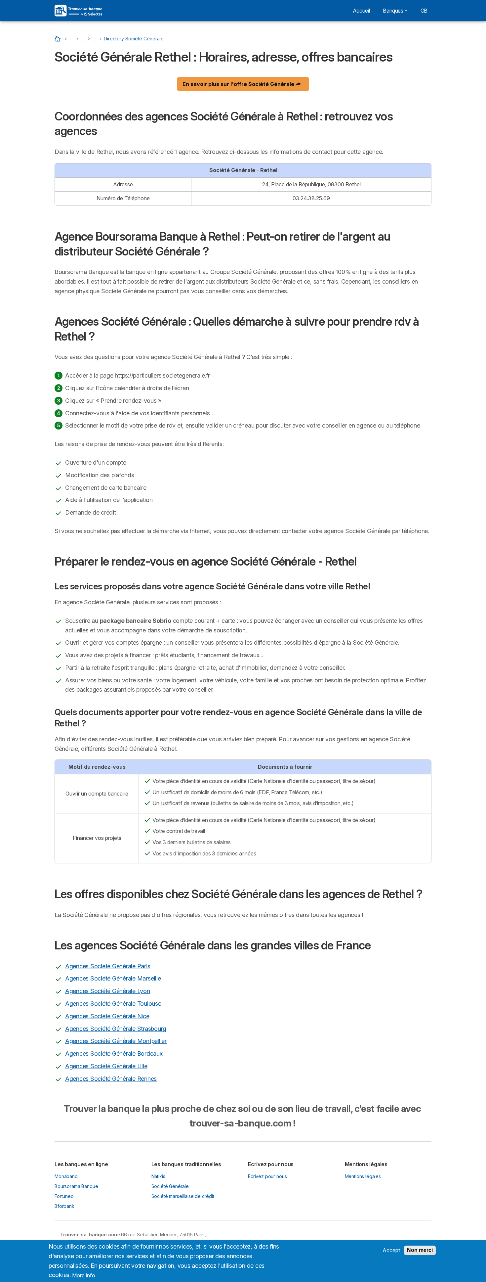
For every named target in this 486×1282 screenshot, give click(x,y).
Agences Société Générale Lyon (107, 990)
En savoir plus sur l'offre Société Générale (239, 84)
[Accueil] (58, 38)
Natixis (158, 1176)
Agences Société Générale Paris (107, 966)
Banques (393, 10)
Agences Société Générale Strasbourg (115, 1028)
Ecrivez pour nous (267, 1176)
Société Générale (170, 1186)
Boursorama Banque (76, 1186)
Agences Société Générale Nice (107, 1016)
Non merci (420, 1250)
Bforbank (64, 1206)
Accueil (361, 10)
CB (424, 10)
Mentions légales (363, 1176)
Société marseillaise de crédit (182, 1196)
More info (83, 1275)
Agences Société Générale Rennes (111, 1078)
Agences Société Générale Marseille (113, 978)
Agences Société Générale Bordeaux (114, 1053)
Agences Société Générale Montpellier (116, 1040)
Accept (391, 1250)
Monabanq (66, 1176)
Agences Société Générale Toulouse (113, 1003)
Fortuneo (64, 1196)
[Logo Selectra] (78, 11)
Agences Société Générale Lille (106, 1066)
